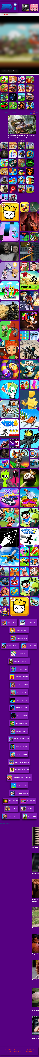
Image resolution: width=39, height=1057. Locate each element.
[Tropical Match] (4, 166)
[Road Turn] (4, 100)
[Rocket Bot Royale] (21, 91)
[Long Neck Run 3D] (13, 157)
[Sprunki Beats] (21, 175)
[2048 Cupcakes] (34, 11)
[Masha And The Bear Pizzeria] (30, 91)
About (9, 1051)
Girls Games (31, 646)
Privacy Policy (17, 1051)
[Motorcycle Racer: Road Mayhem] (21, 149)
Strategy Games (22, 630)
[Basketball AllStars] (30, 83)
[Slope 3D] (30, 166)
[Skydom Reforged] (21, 83)
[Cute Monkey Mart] (13, 149)
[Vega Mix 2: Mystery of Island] (21, 166)
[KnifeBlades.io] (13, 100)
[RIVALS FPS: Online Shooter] (21, 157)
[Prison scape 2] (13, 166)
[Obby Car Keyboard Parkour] (4, 109)
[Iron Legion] (30, 100)
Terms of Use (27, 1051)
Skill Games (12, 622)
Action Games (31, 622)
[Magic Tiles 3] (4, 200)
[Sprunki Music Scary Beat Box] (30, 183)
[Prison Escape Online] (25, 11)
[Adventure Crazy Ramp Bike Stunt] (30, 157)
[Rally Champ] (13, 91)
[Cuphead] (4, 83)
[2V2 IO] (30, 192)
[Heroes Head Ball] (21, 183)
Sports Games (22, 638)
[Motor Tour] (13, 200)
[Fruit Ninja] (4, 91)
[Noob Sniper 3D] (4, 149)
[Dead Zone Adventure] (4, 157)
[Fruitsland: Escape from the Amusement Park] (21, 192)
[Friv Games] (15, 6)
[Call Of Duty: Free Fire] (4, 183)
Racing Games (12, 646)
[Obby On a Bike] (13, 183)
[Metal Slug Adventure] (4, 175)
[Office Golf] (21, 100)
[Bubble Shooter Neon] (13, 192)
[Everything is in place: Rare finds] (21, 109)
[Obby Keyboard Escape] (30, 109)
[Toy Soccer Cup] (13, 109)
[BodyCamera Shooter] (4, 192)
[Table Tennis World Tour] (13, 175)
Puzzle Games (22, 653)
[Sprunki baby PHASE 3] (30, 175)
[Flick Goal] (30, 149)
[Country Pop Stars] (13, 83)
